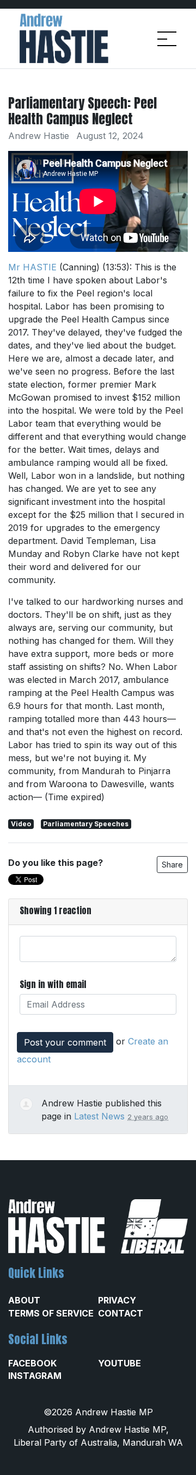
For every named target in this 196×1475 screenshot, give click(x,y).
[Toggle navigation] (166, 38)
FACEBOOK (32, 1363)
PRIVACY (117, 1300)
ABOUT (24, 1300)
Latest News (99, 1116)
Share (172, 864)
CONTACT (120, 1313)
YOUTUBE (119, 1363)
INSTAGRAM (35, 1375)
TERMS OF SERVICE (51, 1313)
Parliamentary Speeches (85, 824)
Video (21, 824)
